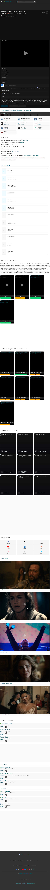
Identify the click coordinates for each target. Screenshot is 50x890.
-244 (8, 13)
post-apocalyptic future (27, 157)
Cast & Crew (4, 165)
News (38, 860)
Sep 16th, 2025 (15, 88)
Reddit (6, 93)
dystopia (20, 157)
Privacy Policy (33, 864)
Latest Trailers (4, 558)
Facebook (2, 93)
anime (3, 157)
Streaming (20, 860)
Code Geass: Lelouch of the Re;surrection (22, 397)
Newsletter (24, 553)
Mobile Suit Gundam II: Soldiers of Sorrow (37, 372)
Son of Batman (3, 397)
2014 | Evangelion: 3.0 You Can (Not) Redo (22, 296)
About (14, 864)
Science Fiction (32, 88)
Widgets (41, 553)
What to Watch (30, 860)
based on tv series (41, 157)
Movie (12, 13)
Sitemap (22, 864)
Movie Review (7, 731)
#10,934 (4, 13)
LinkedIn (24, 548)
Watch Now (25, 140)
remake (7, 157)
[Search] (34, 1)
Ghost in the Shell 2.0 (5, 372)
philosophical (8, 159)
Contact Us (18, 864)
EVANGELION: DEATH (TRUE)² (6, 422)
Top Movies (4, 764)
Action (28, 88)
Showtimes (25, 860)
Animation (21, 88)
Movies (11, 860)
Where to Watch (15, 110)
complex (13, 159)
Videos (35, 860)
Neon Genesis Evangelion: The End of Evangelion (22, 372)
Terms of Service (27, 864)
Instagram (41, 543)
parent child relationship (14, 157)
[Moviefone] (8, 2)
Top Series (3, 788)
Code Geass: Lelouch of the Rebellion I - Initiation (37, 397)
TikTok (8, 553)
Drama (25, 88)
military (3, 159)
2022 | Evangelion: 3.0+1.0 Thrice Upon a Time (7, 296)
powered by (2, 113)
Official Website (31, 155)
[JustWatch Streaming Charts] (1, 13)
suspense (34, 157)
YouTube (8, 548)
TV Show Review (8, 738)
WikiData (26, 155)
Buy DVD (22, 142)
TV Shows (15, 860)
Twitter (37, 155)
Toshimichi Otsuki (15, 151)
